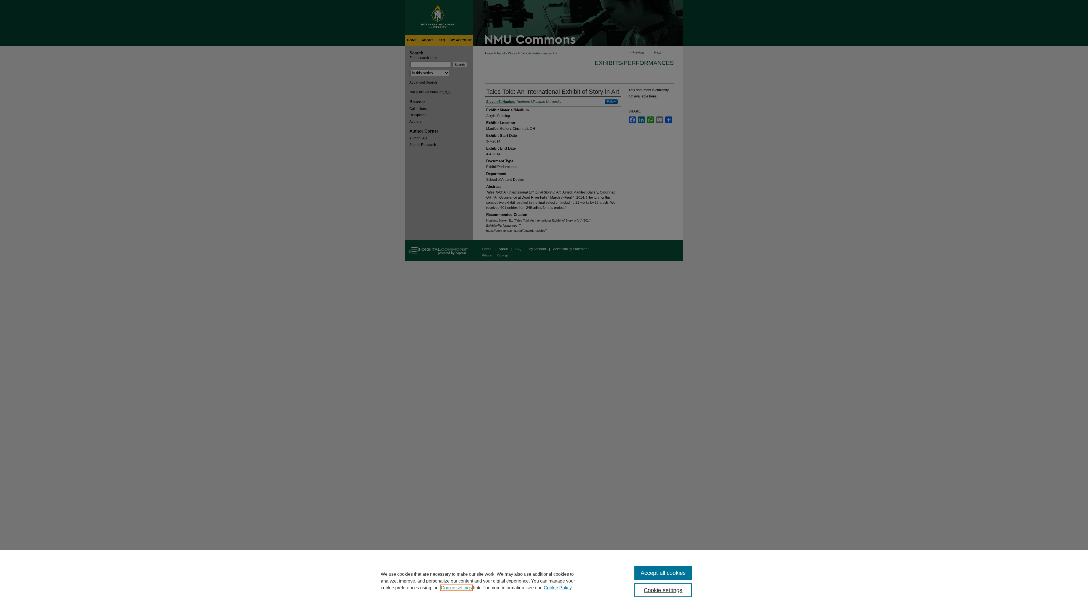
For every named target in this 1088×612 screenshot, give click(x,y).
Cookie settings (456, 587)
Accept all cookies (663, 573)
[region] (544, 581)
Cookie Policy (558, 587)
